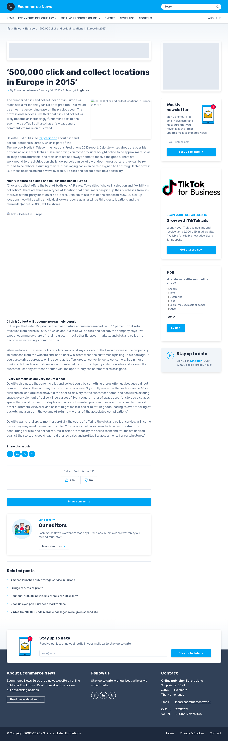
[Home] (10, 28)
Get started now (191, 249)
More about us (52, 546)
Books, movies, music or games (187, 304)
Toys (172, 292)
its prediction (48, 138)
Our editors (53, 525)
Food (172, 300)
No (91, 480)
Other (172, 308)
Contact (215, 733)
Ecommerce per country (36, 18)
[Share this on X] (24, 454)
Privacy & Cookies (192, 733)
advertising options (25, 690)
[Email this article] (32, 454)
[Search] (217, 7)
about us (59, 685)
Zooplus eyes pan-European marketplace (38, 604)
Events (110, 18)
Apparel (173, 288)
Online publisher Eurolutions (62, 733)
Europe (30, 28)
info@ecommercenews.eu (193, 702)
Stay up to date (189, 151)
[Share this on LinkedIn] (17, 454)
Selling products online (79, 18)
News (10, 18)
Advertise (127, 18)
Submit (175, 327)
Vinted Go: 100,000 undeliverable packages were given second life (54, 612)
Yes (72, 480)
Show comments (79, 501)
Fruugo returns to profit (27, 588)
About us (145, 18)
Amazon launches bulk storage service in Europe (43, 580)
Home (170, 733)
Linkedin (196, 360)
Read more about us (23, 699)
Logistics (83, 90)
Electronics (175, 296)
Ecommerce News (34, 6)
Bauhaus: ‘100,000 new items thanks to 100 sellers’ (44, 596)
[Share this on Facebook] (10, 454)
